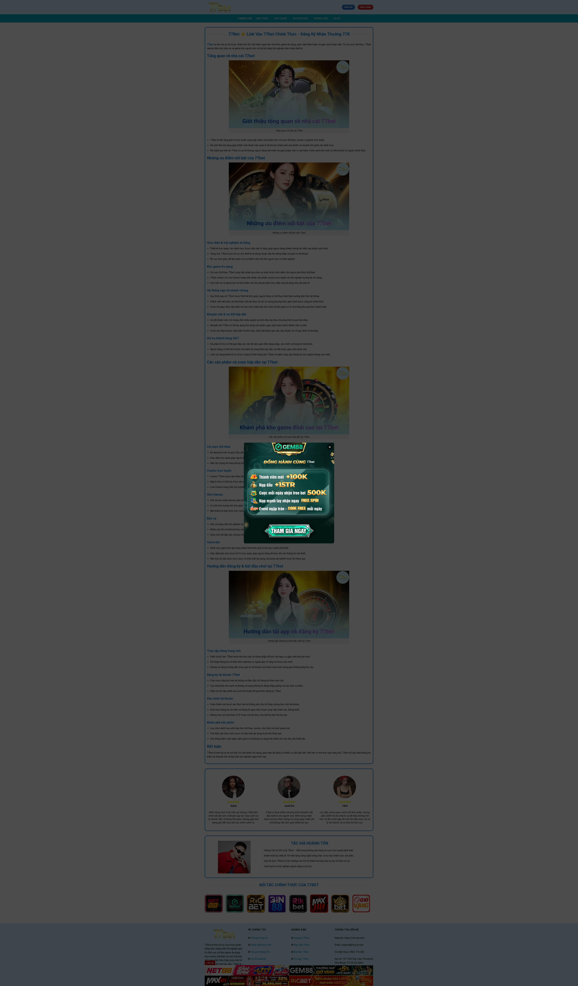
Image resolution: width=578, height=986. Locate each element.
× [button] (330, 447)
